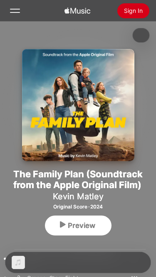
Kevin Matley (78, 196)
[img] (77, 11)
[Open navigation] (15, 11)
